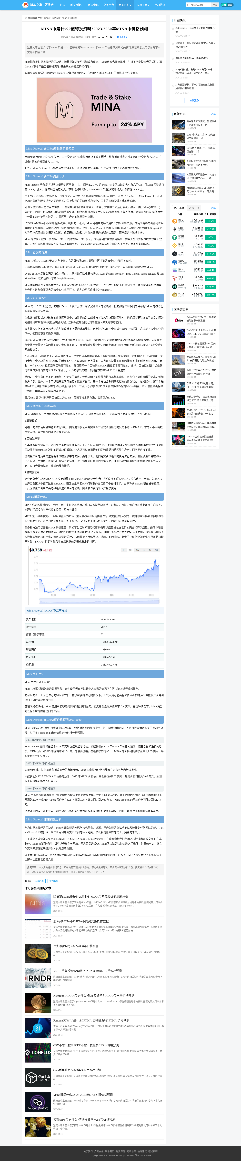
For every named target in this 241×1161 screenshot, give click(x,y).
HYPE (181, 285)
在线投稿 (153, 1151)
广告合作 (98, 1151)
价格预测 (54, 881)
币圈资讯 (93, 4)
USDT (181, 236)
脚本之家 (36, 5)
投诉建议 (142, 1151)
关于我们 (88, 1151)
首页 (62, 4)
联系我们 (109, 1151)
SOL (180, 269)
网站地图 (131, 1151)
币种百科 (56, 18)
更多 (213, 114)
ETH (180, 228)
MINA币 (39, 881)
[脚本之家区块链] (25, 5)
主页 (40, 18)
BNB (180, 244)
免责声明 (120, 1151)
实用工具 (142, 4)
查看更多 (194, 100)
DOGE (181, 293)
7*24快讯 (160, 4)
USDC (181, 260)
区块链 (49, 5)
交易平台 (108, 4)
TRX (180, 277)
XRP (180, 252)
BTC (180, 219)
